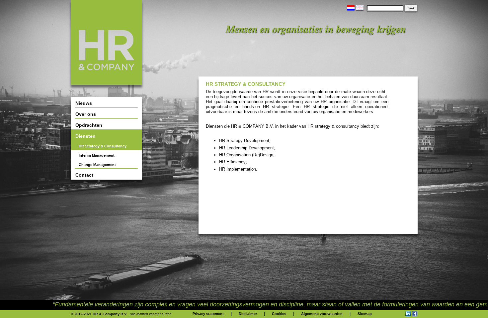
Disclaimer (248, 314)
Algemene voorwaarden (322, 314)
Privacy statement (208, 314)
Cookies (279, 314)
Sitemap (365, 314)
